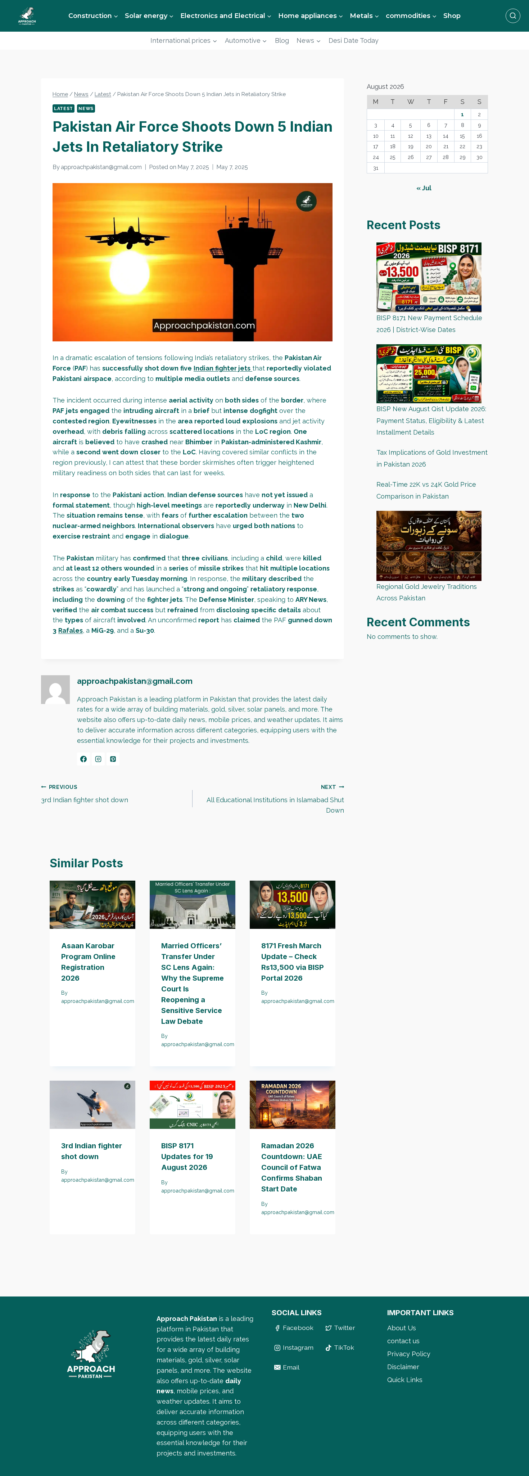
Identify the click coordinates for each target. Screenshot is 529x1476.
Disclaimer (403, 1367)
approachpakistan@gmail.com (101, 167)
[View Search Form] (513, 16)
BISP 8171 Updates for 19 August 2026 (187, 1156)
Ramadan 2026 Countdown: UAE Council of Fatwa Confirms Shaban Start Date (291, 1167)
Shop (452, 16)
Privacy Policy (408, 1354)
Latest (63, 108)
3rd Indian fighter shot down (84, 794)
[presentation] (92, 905)
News (86, 108)
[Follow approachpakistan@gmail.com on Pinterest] (113, 759)
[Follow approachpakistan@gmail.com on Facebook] (83, 759)
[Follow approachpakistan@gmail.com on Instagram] (98, 759)
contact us (403, 1341)
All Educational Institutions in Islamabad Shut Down (275, 799)
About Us (401, 1328)
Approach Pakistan (187, 1318)
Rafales (70, 630)
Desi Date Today (354, 40)
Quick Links (404, 1380)
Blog (282, 40)
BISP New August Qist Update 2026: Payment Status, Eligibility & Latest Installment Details (431, 420)
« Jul (423, 188)
